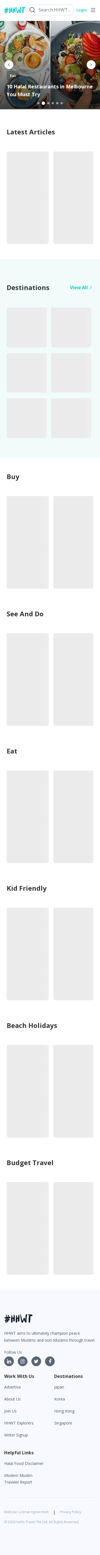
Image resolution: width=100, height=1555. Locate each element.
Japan (59, 1387)
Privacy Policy (70, 1512)
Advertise (12, 1387)
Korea (59, 1399)
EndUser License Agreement (26, 1512)
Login (81, 10)
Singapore (63, 1423)
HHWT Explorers (19, 1423)
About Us (12, 1399)
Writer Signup (16, 1435)
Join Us (10, 1411)
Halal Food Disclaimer (24, 1463)
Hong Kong (64, 1411)
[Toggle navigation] (93, 10)
